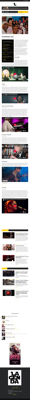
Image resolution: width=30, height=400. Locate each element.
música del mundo (5, 45)
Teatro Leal (12, 321)
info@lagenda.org (11, 393)
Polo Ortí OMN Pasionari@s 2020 (7, 41)
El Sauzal (12, 317)
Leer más (16, 241)
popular (6, 321)
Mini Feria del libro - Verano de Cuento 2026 (11, 316)
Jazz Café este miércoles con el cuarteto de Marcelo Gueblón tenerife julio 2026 (21, 234)
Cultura (6, 317)
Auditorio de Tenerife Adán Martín (9, 334)
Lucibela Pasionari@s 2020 (6, 44)
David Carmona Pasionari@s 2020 (7, 56)
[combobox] (23, 12)
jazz (3, 42)
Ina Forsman (4, 59)
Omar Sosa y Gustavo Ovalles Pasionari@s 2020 (6, 48)
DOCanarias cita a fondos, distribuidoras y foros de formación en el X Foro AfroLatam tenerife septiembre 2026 (21, 281)
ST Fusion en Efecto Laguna (19, 245)
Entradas (3, 82)
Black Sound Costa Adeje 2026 (10, 324)
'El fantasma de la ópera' (9, 332)
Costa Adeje (14, 325)
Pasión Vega (7, 320)
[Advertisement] (15, 223)
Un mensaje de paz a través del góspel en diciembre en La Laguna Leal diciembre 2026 (21, 273)
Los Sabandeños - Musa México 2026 (10, 328)
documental (17, 279)
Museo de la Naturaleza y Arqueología (17, 329)
